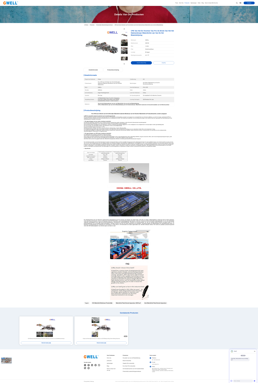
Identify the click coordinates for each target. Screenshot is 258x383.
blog (203, 2)
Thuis (176, 2)
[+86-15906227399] (88, 368)
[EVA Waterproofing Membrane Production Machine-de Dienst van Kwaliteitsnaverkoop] (46, 327)
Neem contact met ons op (111, 369)
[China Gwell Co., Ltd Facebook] (88, 365)
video (199, 2)
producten (187, 2)
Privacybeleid (86, 381)
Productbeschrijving (113, 70)
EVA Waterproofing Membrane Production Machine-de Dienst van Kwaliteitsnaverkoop (46, 338)
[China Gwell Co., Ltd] (10, 3)
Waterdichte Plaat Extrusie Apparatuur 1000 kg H (128, 303)
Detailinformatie (93, 70)
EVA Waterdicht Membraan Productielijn (102, 303)
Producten (92, 24)
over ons (181, 2)
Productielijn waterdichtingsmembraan (104, 24)
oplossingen (194, 2)
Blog (108, 366)
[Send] (255, 380)
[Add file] (231, 380)
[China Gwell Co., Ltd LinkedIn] (92, 365)
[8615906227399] (99, 365)
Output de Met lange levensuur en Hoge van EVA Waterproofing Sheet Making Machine (101, 338)
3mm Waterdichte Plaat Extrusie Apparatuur (155, 303)
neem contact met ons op (211, 2)
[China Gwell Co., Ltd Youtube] (95, 365)
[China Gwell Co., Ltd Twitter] (85, 365)
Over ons (109, 358)
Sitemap (92, 381)
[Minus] (254, 351)
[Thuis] (91, 358)
